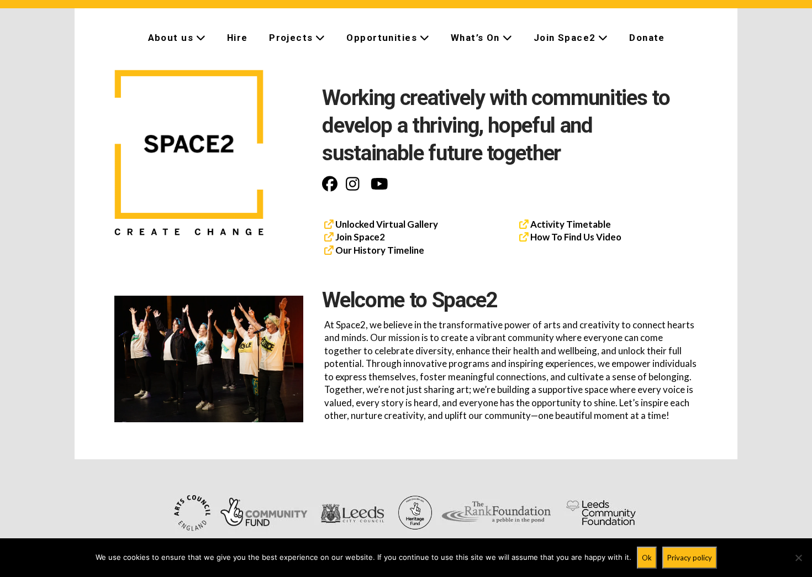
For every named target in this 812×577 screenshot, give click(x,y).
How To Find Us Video (575, 237)
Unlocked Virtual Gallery (386, 224)
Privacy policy (689, 557)
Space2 (368, 237)
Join (343, 237)
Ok (647, 557)
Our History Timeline (379, 250)
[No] (798, 557)
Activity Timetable (570, 224)
